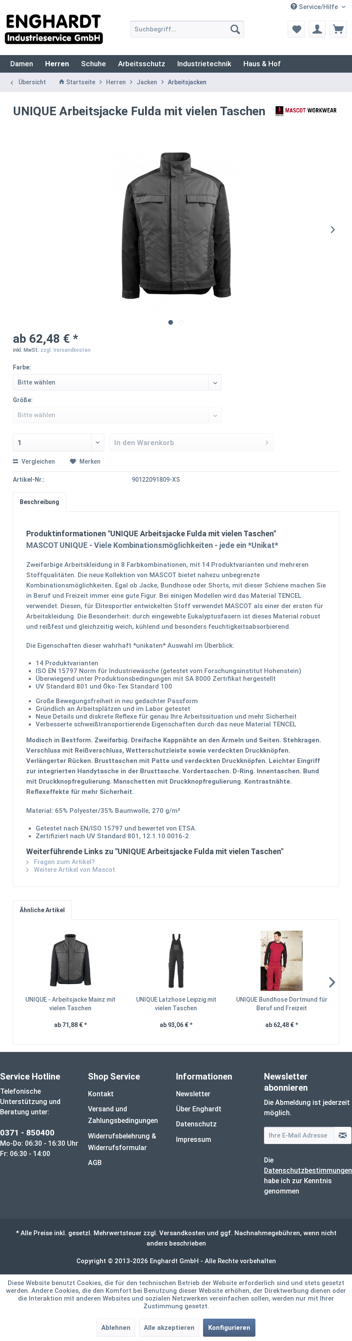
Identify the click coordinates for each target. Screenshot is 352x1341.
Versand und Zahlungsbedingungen (123, 1115)
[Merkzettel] (296, 29)
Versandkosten (182, 1233)
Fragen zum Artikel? (63, 862)
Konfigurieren (229, 1328)
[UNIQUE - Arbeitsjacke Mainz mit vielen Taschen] (70, 961)
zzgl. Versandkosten (65, 350)
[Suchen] (235, 29)
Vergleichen (37, 461)
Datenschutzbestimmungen (308, 1170)
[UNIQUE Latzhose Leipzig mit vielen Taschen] (176, 961)
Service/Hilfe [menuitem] (318, 7)
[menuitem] (187, 29)
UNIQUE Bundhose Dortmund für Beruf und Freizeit (282, 1004)
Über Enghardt (199, 1109)
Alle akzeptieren (169, 1328)
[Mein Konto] (317, 29)
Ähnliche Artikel (42, 910)
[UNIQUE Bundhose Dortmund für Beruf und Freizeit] (281, 961)
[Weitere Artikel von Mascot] (306, 120)
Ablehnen (115, 1328)
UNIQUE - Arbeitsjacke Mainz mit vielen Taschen (70, 1004)
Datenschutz (196, 1124)
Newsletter (193, 1094)
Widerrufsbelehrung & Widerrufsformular (122, 1142)
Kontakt (101, 1094)
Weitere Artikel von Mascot (73, 869)
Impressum (193, 1139)
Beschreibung (39, 501)
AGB (95, 1163)
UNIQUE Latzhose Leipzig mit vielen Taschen (176, 1004)
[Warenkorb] (338, 29)
